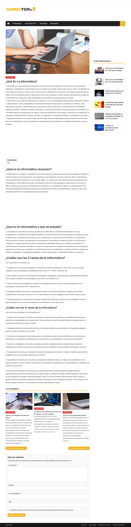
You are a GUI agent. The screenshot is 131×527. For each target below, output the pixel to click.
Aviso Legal (92, 525)
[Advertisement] (88, 9)
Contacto (83, 525)
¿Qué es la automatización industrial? (111, 128)
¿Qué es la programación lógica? (74, 415)
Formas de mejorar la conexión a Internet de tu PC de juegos (114, 116)
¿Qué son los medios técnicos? (17, 448)
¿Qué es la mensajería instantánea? (79, 448)
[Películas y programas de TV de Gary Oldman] (99, 70)
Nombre (11, 485)
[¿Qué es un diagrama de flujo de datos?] (19, 401)
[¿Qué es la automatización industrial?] (99, 127)
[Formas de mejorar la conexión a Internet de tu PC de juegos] (99, 116)
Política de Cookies (118, 525)
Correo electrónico (15, 493)
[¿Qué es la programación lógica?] (76, 401)
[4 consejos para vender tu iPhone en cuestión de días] (99, 104)
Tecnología (43, 23)
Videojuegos (17, 23)
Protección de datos (104, 525)
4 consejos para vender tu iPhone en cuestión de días (114, 105)
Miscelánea (54, 23)
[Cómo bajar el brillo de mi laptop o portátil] (99, 93)
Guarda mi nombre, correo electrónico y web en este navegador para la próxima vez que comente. (41, 510)
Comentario (13, 465)
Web (10, 502)
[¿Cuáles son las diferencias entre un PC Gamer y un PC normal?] (47, 399)
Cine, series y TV (30, 23)
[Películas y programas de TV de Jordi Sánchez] (99, 81)
